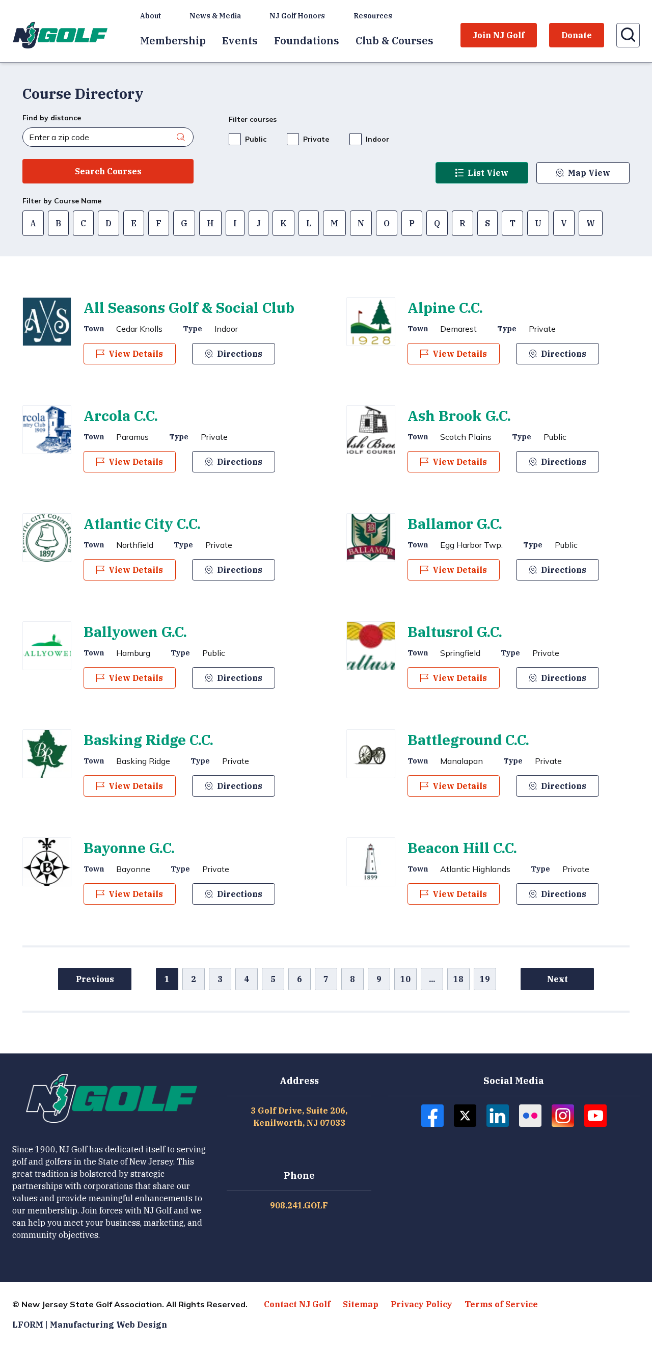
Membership (173, 40)
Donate (576, 35)
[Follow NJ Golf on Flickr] (530, 1115)
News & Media (215, 15)
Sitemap (360, 1304)
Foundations (306, 40)
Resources (373, 15)
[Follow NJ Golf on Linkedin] (497, 1115)
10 (405, 979)
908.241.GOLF (299, 1205)
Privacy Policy (421, 1304)
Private (316, 139)
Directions (239, 354)
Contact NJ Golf (297, 1304)
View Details (135, 354)
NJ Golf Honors (297, 15)
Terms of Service (501, 1304)
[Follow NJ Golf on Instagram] (563, 1115)
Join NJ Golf (499, 35)
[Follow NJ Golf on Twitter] (465, 1115)
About (150, 15)
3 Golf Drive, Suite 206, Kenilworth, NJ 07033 (299, 1116)
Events (240, 40)
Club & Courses (394, 40)
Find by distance (51, 117)
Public (255, 139)
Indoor (377, 139)
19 (485, 979)
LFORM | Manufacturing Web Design (89, 1324)
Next (557, 979)
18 (458, 979)
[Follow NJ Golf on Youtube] (595, 1115)
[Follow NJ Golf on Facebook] (432, 1115)
